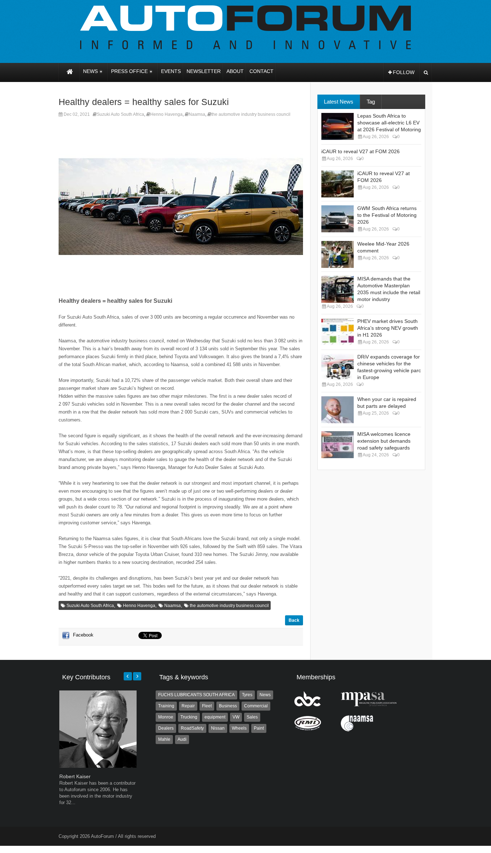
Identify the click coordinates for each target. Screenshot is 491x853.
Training (166, 705)
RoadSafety (192, 728)
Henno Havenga (166, 114)
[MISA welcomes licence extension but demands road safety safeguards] (337, 444)
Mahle (164, 739)
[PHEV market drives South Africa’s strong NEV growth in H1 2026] (337, 331)
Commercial (256, 705)
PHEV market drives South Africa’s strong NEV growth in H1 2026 (387, 328)
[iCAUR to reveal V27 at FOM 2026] (337, 183)
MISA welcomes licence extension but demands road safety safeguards (383, 441)
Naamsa (197, 114)
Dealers (166, 728)
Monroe (165, 717)
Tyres (247, 694)
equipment (215, 717)
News (265, 694)
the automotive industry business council (250, 114)
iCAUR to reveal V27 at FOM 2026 (360, 151)
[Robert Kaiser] (98, 766)
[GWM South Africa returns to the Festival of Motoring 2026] (337, 218)
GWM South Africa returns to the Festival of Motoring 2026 (387, 215)
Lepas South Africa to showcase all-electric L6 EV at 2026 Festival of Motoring (389, 122)
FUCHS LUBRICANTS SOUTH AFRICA (196, 694)
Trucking (188, 717)
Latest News (338, 102)
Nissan (218, 728)
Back (294, 620)
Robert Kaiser (75, 776)
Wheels (239, 728)
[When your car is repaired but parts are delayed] (337, 409)
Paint (259, 728)
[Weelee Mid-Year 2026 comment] (337, 254)
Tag (371, 102)
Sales (252, 717)
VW (236, 717)
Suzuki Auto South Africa (120, 114)
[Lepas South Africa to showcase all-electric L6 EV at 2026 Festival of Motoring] (337, 126)
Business (228, 705)
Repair (188, 705)
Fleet (207, 705)
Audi (182, 739)
